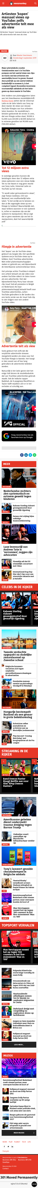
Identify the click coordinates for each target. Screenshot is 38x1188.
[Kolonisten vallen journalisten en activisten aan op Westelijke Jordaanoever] (7, 722)
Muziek (4, 51)
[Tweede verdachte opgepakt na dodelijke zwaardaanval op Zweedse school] (19, 631)
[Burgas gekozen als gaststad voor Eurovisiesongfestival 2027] (6, 1115)
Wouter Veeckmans (24, 55)
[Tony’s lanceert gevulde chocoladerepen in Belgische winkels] (19, 848)
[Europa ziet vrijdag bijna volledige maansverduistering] (7, 515)
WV (4, 58)
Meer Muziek (24, 1133)
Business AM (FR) (24, 1160)
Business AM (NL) (9, 1160)
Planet (17, 1142)
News (36, 946)
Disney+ (5, 918)
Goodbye (6, 1162)
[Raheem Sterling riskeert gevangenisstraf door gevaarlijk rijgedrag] (7, 504)
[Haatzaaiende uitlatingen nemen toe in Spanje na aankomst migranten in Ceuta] (7, 992)
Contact (6, 1169)
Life (29, 1142)
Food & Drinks (8, 864)
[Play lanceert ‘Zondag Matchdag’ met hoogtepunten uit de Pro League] (7, 735)
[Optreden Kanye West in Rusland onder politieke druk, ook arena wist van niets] (6, 1106)
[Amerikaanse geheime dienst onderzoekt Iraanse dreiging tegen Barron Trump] (19, 798)
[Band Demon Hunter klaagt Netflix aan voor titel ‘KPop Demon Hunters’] (16, 761)
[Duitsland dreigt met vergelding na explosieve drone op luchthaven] (7, 1007)
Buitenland (7, 486)
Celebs (5, 542)
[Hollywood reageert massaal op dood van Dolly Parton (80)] (7, 1032)
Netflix (5, 775)
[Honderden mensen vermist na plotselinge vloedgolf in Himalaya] (7, 680)
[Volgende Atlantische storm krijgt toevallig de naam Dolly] (7, 969)
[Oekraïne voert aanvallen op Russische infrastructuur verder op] (7, 832)
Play (4, 744)
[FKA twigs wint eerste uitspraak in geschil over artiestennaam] (6, 1123)
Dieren (5, 580)
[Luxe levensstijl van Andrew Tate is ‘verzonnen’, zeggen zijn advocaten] (19, 525)
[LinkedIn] (12, 1146)
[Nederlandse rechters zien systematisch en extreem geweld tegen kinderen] (19, 470)
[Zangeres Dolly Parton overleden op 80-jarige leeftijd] (6, 1098)
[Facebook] (4, 1146)
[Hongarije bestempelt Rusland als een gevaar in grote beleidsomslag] (19, 691)
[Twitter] (8, 1146)
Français (6, 1151)
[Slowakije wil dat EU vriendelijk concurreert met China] (7, 560)
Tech (24, 1142)
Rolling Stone (8, 101)
